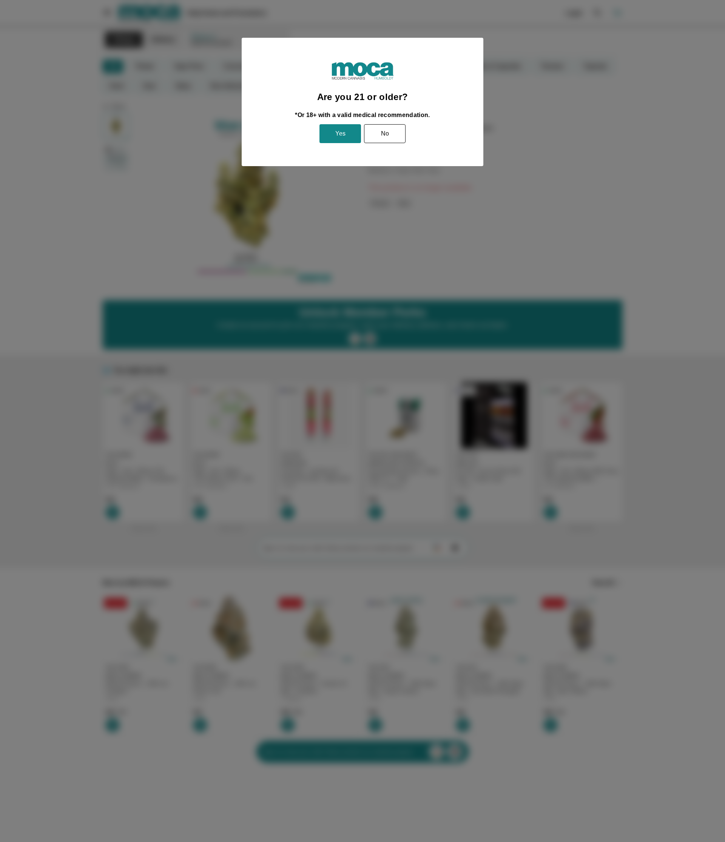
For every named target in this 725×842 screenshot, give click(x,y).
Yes (340, 133)
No (385, 133)
